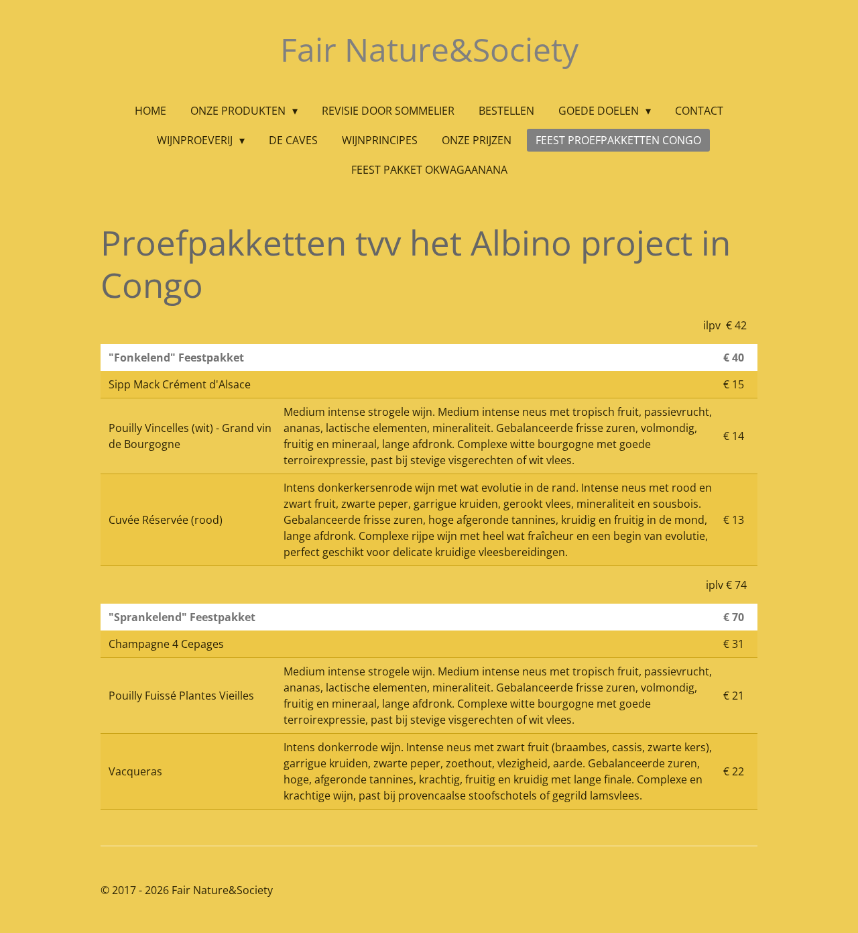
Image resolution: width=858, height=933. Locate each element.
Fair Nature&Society (429, 49)
